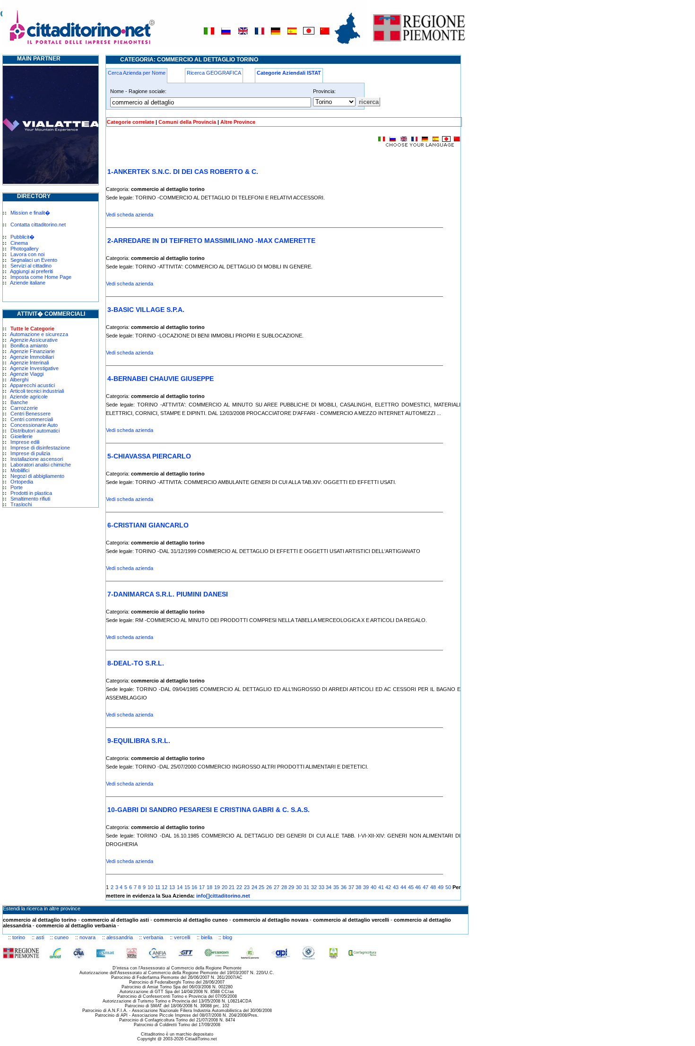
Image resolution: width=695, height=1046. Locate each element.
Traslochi (21, 504)
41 (381, 887)
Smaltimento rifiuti (30, 498)
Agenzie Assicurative (34, 340)
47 (425, 887)
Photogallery (24, 248)
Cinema (19, 243)
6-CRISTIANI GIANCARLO (148, 525)
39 (366, 887)
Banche (19, 402)
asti (40, 937)
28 (284, 887)
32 (314, 887)
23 (247, 887)
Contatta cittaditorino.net (38, 224)
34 (328, 887)
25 (261, 887)
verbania (153, 937)
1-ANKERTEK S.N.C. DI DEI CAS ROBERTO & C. (182, 171)
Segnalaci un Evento (33, 260)
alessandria (119, 937)
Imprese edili (24, 442)
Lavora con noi (27, 254)
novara (87, 937)
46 (418, 887)
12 (164, 887)
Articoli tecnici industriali (37, 391)
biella (206, 937)
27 (276, 887)
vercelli (182, 937)
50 (448, 887)
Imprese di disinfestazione (40, 447)
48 (433, 887)
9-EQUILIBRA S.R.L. (138, 740)
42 (388, 887)
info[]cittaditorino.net (223, 896)
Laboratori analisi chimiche (40, 464)
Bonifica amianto (29, 345)
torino (18, 937)
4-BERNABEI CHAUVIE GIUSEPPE (160, 378)
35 (336, 887)
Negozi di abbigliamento (37, 476)
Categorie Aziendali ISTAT (289, 73)
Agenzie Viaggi (26, 374)
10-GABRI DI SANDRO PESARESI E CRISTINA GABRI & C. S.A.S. (208, 809)
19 (217, 887)
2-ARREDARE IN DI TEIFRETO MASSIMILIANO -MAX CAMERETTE (211, 240)
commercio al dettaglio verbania (76, 925)
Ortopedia (21, 481)
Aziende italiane (27, 282)
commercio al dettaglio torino (40, 920)
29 (291, 887)
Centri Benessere (30, 413)
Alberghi (19, 379)
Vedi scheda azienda (129, 214)
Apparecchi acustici (32, 385)
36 (344, 887)
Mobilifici (19, 470)
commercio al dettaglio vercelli (351, 920)
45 (411, 887)
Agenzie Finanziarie (32, 351)
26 (269, 887)
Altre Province (237, 122)
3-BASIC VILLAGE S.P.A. (145, 309)
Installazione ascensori (36, 459)
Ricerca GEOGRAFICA (214, 73)
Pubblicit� (22, 237)
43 (396, 887)
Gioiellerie (21, 436)
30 (299, 887)
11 (157, 887)
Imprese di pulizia (30, 453)
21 (232, 887)
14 (179, 887)
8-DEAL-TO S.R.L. (135, 663)
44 (403, 887)
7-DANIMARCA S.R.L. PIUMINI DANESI (167, 594)
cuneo (61, 937)
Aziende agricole (29, 396)
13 (172, 887)
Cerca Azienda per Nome (136, 73)
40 (373, 887)
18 (209, 887)
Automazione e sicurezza (39, 334)
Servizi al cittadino (31, 265)
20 (224, 887)
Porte (16, 487)
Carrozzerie (24, 408)
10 (150, 887)
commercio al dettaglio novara (270, 920)
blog (227, 937)
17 (202, 887)
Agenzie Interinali (29, 362)
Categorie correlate (130, 122)
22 (239, 887)
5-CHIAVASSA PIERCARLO (149, 456)
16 (194, 887)
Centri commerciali (31, 419)
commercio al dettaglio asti (115, 920)
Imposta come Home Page (40, 277)
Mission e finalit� (30, 213)
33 (321, 887)
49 (440, 887)
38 (358, 887)
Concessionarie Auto (34, 425)
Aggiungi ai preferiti (31, 271)
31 (306, 887)
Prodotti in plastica (31, 493)
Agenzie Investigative (34, 368)
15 (187, 887)
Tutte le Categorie (32, 328)
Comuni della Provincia (187, 122)
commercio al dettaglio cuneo (191, 920)
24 (254, 887)
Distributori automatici (35, 430)
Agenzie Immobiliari (32, 357)
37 (351, 887)
